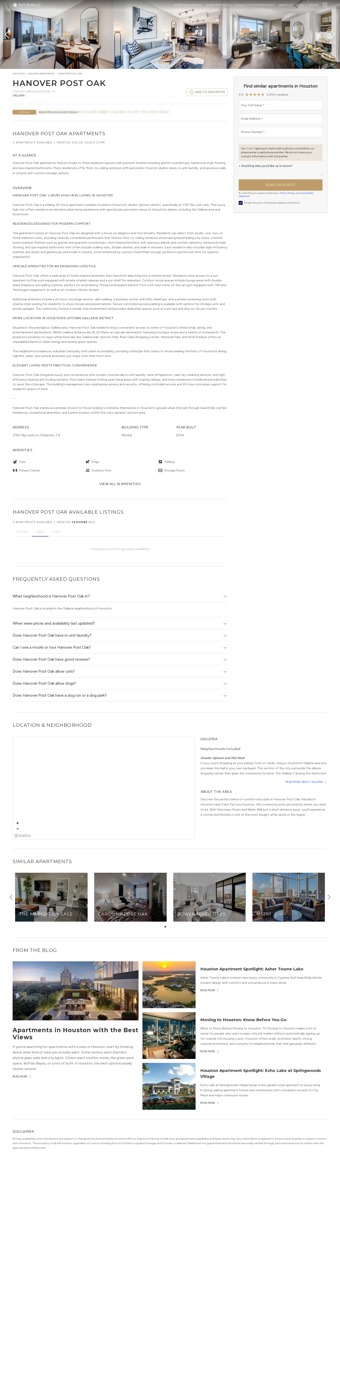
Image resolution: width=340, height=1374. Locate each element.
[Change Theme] (15, 4)
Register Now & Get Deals (58, 112)
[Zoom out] (17, 829)
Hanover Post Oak (70, 73)
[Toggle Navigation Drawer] (325, 5)
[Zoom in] (17, 823)
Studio (22, 532)
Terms (283, 193)
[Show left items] (11, 897)
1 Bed (40, 532)
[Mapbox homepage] (22, 836)
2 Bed (56, 532)
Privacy (291, 193)
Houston (19, 73)
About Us (285, 4)
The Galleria (283, 773)
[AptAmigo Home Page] (29, 4)
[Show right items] (329, 897)
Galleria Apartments (41, 73)
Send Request (281, 185)
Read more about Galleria (304, 782)
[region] (103, 788)
